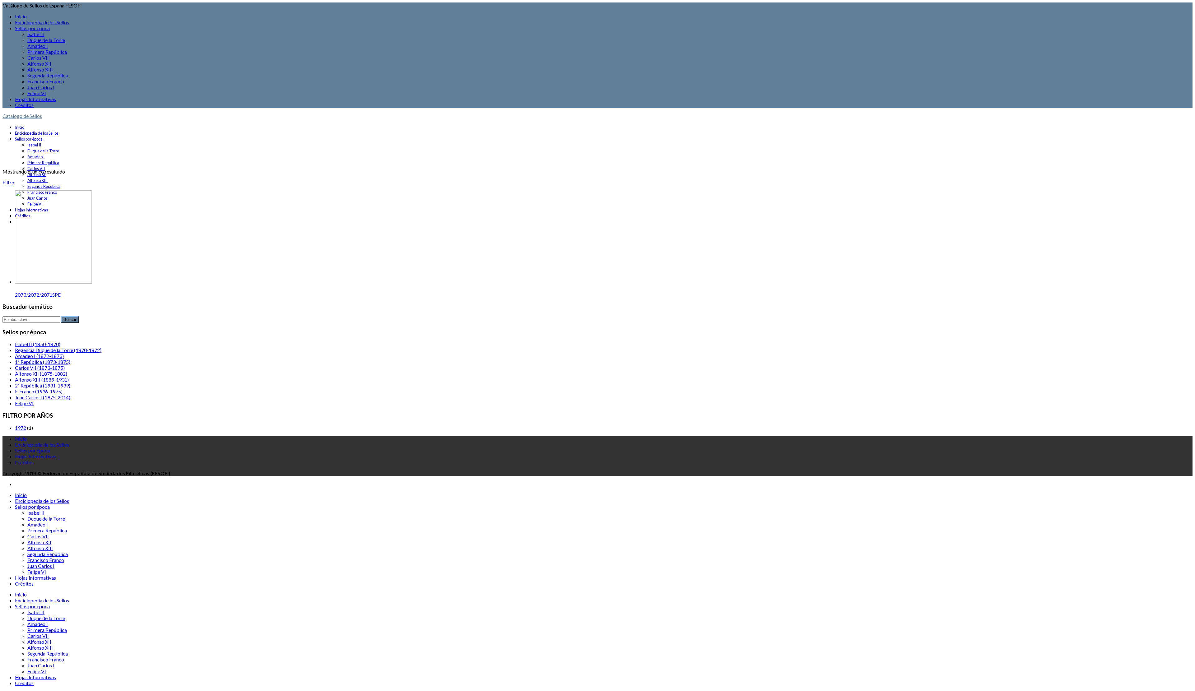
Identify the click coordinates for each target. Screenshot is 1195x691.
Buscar (69, 319)
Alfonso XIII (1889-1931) (42, 380)
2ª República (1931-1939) (42, 385)
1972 (20, 428)
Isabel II (36, 34)
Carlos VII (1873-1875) (40, 368)
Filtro (8, 182)
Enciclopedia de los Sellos (42, 22)
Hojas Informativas (35, 99)
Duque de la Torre (46, 40)
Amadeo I (37, 46)
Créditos (24, 105)
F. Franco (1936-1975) (39, 391)
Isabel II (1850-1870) (37, 344)
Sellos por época (32, 28)
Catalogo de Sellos (22, 116)
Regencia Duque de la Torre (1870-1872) (58, 350)
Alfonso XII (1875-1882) (41, 374)
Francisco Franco (45, 81)
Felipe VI (36, 93)
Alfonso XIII (40, 69)
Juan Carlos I (40, 87)
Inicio (21, 16)
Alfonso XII (39, 64)
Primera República (47, 52)
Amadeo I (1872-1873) (39, 356)
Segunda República (47, 75)
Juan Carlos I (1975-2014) (42, 397)
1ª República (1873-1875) (42, 362)
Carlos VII (38, 58)
